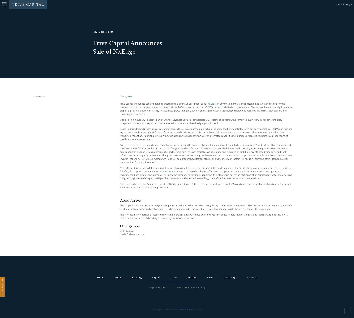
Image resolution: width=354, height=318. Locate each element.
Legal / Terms (156, 287)
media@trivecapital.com (132, 234)
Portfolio (192, 277)
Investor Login (344, 4)
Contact (252, 277)
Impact (156, 277)
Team (173, 277)
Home (101, 277)
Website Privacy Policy (191, 287)
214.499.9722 (127, 230)
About (118, 277)
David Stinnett (163, 171)
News (210, 277)
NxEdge (212, 103)
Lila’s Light (230, 277)
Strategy (137, 277)
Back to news (40, 97)
